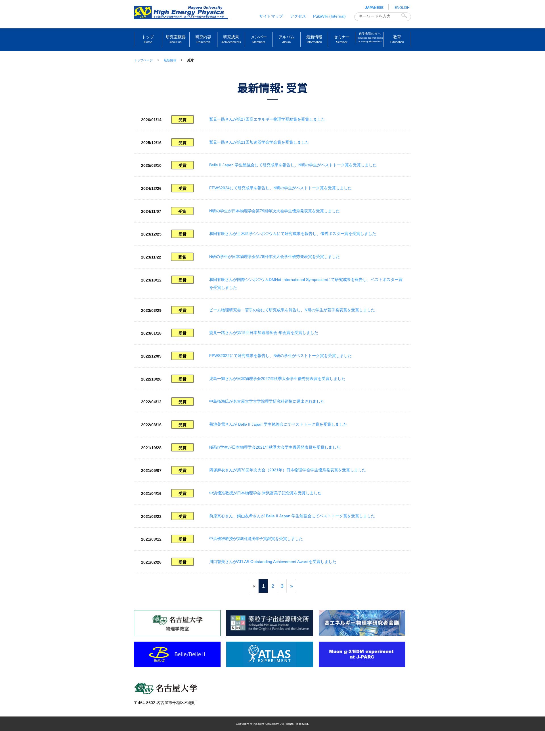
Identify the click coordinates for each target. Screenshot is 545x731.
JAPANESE (374, 8)
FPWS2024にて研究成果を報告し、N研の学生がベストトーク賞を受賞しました (280, 188)
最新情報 (170, 60)
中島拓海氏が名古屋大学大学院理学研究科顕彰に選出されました (266, 401)
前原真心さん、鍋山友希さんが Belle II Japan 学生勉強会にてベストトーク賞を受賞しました (292, 516)
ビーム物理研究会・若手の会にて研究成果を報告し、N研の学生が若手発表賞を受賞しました (292, 310)
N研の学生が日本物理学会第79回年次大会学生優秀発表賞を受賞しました (274, 211)
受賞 (182, 119)
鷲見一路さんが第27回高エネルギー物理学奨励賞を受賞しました (267, 119)
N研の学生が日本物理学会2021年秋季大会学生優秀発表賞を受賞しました (274, 447)
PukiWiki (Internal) (329, 16)
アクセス (298, 16)
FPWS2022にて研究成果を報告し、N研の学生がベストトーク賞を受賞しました (280, 355)
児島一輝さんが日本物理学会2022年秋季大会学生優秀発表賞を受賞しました (277, 378)
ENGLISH (402, 8)
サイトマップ (271, 16)
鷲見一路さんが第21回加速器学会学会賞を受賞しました (259, 142)
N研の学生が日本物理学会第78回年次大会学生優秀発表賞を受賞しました (274, 256)
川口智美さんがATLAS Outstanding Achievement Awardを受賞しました (272, 561)
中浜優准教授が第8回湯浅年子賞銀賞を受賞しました (256, 538)
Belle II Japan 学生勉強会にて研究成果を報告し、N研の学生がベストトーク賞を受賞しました (293, 165)
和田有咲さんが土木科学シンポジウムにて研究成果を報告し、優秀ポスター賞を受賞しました (292, 233)
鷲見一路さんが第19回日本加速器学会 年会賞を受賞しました (263, 332)
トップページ (143, 60)
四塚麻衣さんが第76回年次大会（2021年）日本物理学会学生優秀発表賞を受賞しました (287, 470)
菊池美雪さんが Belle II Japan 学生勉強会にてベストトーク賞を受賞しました (278, 424)
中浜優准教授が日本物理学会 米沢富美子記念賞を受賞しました (265, 493)
